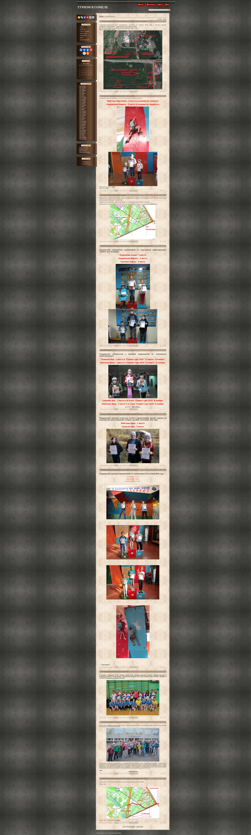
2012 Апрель (82, 108)
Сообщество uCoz (83, 149)
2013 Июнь (82, 116)
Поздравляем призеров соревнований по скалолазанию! (118, 96)
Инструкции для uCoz (84, 152)
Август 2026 (86, 63)
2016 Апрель (82, 127)
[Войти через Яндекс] (91, 49)
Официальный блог (83, 147)
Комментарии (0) (133, 91)
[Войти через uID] (81, 49)
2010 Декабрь (82, 87)
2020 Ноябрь (82, 132)
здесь (113, 186)
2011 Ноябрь (82, 100)
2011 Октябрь (82, 99)
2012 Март (82, 106)
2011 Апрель (82, 93)
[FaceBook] (85, 17)
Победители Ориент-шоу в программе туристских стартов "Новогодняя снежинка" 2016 (127, 246)
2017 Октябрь (82, 130)
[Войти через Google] (84, 53)
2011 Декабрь (82, 102)
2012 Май (81, 109)
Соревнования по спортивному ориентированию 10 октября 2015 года (121, 414)
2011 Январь (82, 88)
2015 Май (81, 119)
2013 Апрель (82, 115)
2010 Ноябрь (82, 85)
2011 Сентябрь (82, 97)
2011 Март (82, 91)
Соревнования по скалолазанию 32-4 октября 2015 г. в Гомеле (119, 470)
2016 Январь (82, 125)
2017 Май (81, 128)
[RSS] (79, 17)
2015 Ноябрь (82, 124)
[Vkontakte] (90, 17)
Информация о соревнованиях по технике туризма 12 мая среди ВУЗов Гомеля (124, 778)
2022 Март (82, 134)
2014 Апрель (82, 118)
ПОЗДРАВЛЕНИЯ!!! (107, 350)
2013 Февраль (82, 113)
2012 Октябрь (82, 110)
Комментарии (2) (133, 773)
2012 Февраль (82, 105)
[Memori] (87, 17)
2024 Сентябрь (82, 138)
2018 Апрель (82, 131)
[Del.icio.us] (82, 17)
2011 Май (81, 94)
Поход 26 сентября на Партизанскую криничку (115, 722)
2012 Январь (82, 103)
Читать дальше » (136, 406)
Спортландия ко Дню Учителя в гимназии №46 (114, 671)
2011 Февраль (82, 90)
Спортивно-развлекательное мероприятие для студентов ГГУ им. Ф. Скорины (124, 21)
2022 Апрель (82, 135)
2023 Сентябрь (82, 137)
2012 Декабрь (82, 112)
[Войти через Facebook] (87, 49)
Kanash (116, 91)
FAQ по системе (83, 150)
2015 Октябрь (82, 122)
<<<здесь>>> (117, 820)
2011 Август (82, 96)
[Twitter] (93, 17)
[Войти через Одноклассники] (87, 53)
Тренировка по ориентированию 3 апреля (113, 195)
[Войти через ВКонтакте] (84, 49)
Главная (101, 16)
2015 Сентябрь (82, 121)
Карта (100, 770)
